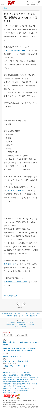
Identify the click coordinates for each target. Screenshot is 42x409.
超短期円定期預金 (22, 322)
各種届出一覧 (9, 264)
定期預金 (9, 316)
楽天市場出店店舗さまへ (9, 313)
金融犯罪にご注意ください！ (11, 388)
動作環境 (5, 373)
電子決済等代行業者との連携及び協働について (16, 381)
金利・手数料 (24, 316)
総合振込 (31, 324)
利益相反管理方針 (8, 377)
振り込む (25, 313)
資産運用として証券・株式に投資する (13, 356)
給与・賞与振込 (10, 324)
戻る (5, 8)
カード (20, 313)
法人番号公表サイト (15, 190)
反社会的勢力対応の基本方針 (29, 377)
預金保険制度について (27, 388)
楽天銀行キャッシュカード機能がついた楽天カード (17, 361)
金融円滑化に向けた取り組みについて (26, 379)
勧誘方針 (17, 377)
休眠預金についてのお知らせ (11, 393)
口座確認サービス (22, 324)
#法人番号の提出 (10, 295)
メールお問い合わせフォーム (15, 50)
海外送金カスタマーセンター (15, 281)
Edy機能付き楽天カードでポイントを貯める (15, 366)
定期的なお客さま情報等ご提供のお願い (14, 386)
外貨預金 (16, 316)
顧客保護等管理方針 (26, 375)
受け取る (32, 313)
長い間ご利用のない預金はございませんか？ (15, 390)
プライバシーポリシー (15, 373)
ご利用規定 (27, 373)
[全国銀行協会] (11, 396)
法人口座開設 (11, 322)
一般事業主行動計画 (8, 379)
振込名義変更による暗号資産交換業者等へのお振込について (20, 384)
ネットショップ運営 (20, 327)
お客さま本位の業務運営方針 (11, 375)
